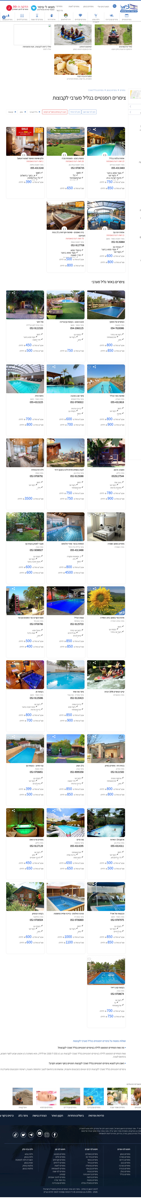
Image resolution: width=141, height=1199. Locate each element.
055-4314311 (118, 846)
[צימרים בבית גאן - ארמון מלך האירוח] (106, 836)
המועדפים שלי (103, 6)
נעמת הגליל (79, 617)
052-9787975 (118, 920)
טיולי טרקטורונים (125, 46)
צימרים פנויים (126, 19)
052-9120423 (77, 698)
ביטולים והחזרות (76, 1115)
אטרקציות (80, 28)
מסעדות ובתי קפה (84, 76)
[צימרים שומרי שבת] (117, 1104)
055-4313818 (118, 402)
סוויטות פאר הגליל (117, 395)
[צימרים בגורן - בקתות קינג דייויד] (106, 984)
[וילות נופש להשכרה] (96, 16)
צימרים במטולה (92, 1165)
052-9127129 (37, 846)
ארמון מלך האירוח (117, 839)
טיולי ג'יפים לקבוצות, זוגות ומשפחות (37, 46)
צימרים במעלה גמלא (89, 1183)
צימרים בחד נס (92, 1156)
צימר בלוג (23, 1115)
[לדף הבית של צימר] (129, 12)
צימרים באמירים (91, 1154)
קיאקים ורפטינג (85, 46)
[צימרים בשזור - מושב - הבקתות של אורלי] (106, 910)
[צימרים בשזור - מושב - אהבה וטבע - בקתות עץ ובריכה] (65, 318)
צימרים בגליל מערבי (96, 90)
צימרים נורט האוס (36, 839)
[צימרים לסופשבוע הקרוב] (15, 10)
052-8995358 (77, 772)
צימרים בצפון (88, 6)
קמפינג (62, 1174)
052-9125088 (77, 476)
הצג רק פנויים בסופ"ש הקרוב (54, 111)
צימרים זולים (60, 1156)
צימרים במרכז (124, 1156)
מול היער (39, 321)
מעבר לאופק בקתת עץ (34, 543)
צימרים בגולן (125, 1171)
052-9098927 (37, 550)
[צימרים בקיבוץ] (7, 16)
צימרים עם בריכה (112, 19)
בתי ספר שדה (59, 1180)
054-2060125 (77, 328)
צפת (72, 242)
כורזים (112, 164)
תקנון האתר (57, 1115)
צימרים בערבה (124, 1165)
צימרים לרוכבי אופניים (56, 1177)
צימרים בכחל (93, 1162)
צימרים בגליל (125, 1174)
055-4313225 (37, 402)
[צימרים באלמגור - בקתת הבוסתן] (25, 910)
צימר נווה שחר (78, 691)
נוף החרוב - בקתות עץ (34, 765)
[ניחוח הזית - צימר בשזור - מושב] (25, 392)
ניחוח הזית (39, 395)
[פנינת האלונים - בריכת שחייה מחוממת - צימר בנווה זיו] (65, 910)
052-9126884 (118, 242)
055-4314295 (77, 846)
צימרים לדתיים (22, 19)
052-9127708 (78, 245)
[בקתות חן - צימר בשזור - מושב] (25, 688)
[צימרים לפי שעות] (37, 16)
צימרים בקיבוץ (7, 19)
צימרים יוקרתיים (80, 19)
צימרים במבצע (59, 1154)
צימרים (122, 90)
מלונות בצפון (28, 1168)
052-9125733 (77, 624)
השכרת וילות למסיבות (24, 1159)
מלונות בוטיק (28, 1165)
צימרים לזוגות (74, 6)
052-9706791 (37, 476)
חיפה (31, 164)
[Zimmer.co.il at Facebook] (54, 1133)
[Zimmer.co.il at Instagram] (47, 1133)
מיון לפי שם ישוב (89, 111)
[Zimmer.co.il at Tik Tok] (15, 1133)
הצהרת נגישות (39, 1115)
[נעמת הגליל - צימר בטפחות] (65, 614)
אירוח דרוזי (51, 19)
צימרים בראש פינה (90, 1174)
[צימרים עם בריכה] (112, 16)
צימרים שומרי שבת (117, 1107)
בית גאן (71, 164)
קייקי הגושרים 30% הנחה (114, 691)
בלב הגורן (80, 765)
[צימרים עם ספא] (46, 1104)
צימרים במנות (92, 1180)
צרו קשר (59, 10)
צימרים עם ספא (46, 1107)
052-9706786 (37, 624)
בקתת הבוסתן (37, 913)
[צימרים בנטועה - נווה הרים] (65, 836)
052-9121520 (37, 328)
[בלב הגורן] (65, 762)
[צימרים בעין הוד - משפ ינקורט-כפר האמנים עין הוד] (25, 614)
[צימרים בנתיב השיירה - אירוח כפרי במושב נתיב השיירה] (106, 614)
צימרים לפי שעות (37, 19)
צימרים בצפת (92, 1171)
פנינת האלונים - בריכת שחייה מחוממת (69, 913)
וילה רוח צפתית (37, 469)
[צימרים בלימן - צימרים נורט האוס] (25, 836)
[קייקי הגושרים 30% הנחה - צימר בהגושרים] (106, 688)
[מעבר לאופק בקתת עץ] (25, 540)
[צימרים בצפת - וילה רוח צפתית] (25, 466)
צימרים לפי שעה (59, 1171)
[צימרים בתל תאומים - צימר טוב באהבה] (65, 392)
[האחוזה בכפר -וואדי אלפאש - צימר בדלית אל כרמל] (65, 540)
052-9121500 (118, 772)
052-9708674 (118, 994)
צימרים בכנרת (124, 1168)
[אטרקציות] (80, 25)
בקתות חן (39, 691)
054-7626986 (118, 328)
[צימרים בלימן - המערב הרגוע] (106, 466)
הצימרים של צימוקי (117, 321)
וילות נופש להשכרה (95, 20)
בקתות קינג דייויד (117, 987)
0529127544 (118, 476)
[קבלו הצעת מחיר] (41, 10)
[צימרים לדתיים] (22, 16)
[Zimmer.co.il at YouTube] (39, 1130)
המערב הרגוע (119, 469)
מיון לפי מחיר (75, 111)
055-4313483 (118, 168)
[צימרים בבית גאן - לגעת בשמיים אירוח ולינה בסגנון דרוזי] (65, 466)
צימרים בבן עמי (92, 1168)
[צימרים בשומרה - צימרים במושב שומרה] (106, 540)
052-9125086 (37, 698)
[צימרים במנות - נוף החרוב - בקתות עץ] (25, 762)
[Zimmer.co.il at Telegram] (31, 1133)
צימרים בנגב (125, 1162)
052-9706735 (78, 168)
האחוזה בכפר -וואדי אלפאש (73, 543)
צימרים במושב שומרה (116, 543)
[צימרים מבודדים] (70, 1104)
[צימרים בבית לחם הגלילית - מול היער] (25, 318)
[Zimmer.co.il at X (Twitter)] (23, 1133)
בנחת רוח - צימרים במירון (114, 765)
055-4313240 (37, 168)
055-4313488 (77, 550)
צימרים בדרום (125, 1159)
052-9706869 (77, 920)
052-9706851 (37, 772)
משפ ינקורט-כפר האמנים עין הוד (30, 617)
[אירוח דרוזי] (52, 16)
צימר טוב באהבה (77, 395)
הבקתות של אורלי (117, 913)
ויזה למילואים (66, 19)
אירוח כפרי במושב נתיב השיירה (112, 617)
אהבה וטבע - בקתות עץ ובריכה (72, 321)
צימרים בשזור (92, 1159)
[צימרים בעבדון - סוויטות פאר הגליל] (106, 392)
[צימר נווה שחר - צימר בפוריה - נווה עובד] (65, 688)
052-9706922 (77, 402)
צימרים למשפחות (58, 1168)
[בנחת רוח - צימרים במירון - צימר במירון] (106, 762)
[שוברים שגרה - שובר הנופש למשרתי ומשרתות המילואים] (66, 16)
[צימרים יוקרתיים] (80, 16)
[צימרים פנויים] (127, 16)
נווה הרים (80, 839)
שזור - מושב (110, 238)
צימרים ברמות (92, 1177)
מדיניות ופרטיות (96, 1115)
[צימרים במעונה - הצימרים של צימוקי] (106, 318)
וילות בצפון (28, 1156)
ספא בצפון (28, 1162)
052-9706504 (37, 920)
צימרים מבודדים (70, 1107)
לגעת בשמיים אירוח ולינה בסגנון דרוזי (69, 469)
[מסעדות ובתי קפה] (73, 55)
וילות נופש (29, 1154)
